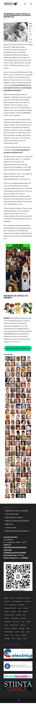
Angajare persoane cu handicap (16, 511)
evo (5, 19)
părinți (28, 628)
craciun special (13, 605)
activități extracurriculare (23, 598)
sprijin (28, 632)
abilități (6, 598)
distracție (25, 608)
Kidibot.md (9, 524)
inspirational (7, 621)
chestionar (7, 601)
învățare (19, 638)
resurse (17, 632)
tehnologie (7, 638)
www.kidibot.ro (15, 342)
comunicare (27, 601)
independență (15, 618)
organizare (14, 628)
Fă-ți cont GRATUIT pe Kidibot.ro (18, 348)
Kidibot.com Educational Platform (17, 521)
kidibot (28, 621)
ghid (24, 615)
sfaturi (22, 632)
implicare (6, 618)
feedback (18, 615)
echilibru (6, 611)
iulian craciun (16, 621)
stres (12, 635)
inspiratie (23, 618)
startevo (6, 635)
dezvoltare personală (10, 608)
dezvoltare (21, 605)
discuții (19, 608)
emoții (19, 611)
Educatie (13, 611)
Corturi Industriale (11, 514)
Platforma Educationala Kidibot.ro (17, 531)
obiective (6, 628)
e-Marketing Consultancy (14, 517)
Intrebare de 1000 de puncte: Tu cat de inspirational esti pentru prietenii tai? (17, 15)
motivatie (22, 625)
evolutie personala (9, 615)
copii (5, 605)
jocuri (23, 621)
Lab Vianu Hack (10, 528)
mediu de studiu (14, 625)
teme (13, 638)
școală (24, 638)
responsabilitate (8, 632)
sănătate (23, 635)
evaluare (25, 611)
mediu (6, 625)
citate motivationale (17, 601)
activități (12, 598)
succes (17, 635)
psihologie (21, 628)
